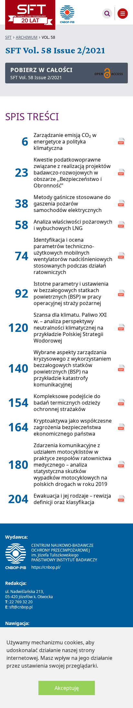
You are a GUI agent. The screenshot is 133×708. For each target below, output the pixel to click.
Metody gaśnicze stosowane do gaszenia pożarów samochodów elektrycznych (72, 204)
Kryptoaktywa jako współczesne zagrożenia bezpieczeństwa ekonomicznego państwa (73, 427)
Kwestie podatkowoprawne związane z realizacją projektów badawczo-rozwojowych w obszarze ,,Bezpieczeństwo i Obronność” (72, 172)
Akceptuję (67, 688)
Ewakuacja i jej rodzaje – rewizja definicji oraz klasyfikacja (72, 499)
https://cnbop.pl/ (45, 567)
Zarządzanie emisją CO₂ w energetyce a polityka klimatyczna (65, 142)
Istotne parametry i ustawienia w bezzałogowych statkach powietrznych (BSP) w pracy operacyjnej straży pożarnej (71, 293)
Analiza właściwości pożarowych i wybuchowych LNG (73, 225)
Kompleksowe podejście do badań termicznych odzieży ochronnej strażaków (67, 403)
